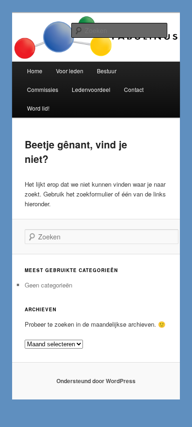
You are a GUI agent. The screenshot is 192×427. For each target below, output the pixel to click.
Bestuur (107, 71)
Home (34, 71)
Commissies (42, 89)
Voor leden (69, 71)
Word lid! (38, 108)
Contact (134, 89)
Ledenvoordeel (91, 89)
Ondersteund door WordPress (96, 381)
